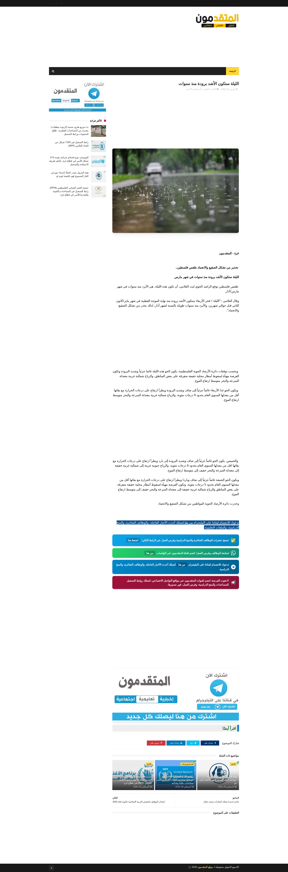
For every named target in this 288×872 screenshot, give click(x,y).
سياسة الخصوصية (209, 3)
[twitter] (51, 3)
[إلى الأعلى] (51, 867)
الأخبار (203, 71)
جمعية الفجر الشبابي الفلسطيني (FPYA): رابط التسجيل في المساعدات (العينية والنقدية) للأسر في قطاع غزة (69, 191)
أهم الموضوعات (187, 764)
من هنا (188, 522)
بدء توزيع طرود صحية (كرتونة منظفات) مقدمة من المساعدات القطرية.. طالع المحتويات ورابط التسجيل (69, 130)
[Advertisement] (109, 36)
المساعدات (217, 71)
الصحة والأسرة (89, 71)
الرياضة (105, 71)
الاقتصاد (138, 71)
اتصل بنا (197, 3)
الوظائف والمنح (121, 71)
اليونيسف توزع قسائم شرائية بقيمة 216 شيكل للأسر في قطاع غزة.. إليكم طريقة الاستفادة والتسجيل (68, 161)
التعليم (191, 71)
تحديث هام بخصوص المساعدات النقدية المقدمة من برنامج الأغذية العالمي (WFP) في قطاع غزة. (135, 780)
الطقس (73, 71)
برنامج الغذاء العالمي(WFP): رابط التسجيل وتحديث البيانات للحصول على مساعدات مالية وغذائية (175, 780)
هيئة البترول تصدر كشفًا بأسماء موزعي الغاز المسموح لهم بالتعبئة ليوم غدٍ (218, 780)
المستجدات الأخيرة (194, 89)
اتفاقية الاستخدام (232, 3)
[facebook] (56, 3)
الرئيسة (232, 71)
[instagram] (61, 3)
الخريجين (152, 71)
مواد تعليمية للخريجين (172, 71)
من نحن (221, 3)
